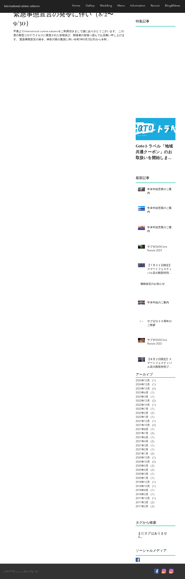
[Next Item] (169, 129)
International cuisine (16, 6)
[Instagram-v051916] (164, 571)
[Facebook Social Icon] (156, 571)
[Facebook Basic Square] (138, 560)
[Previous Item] (141, 129)
